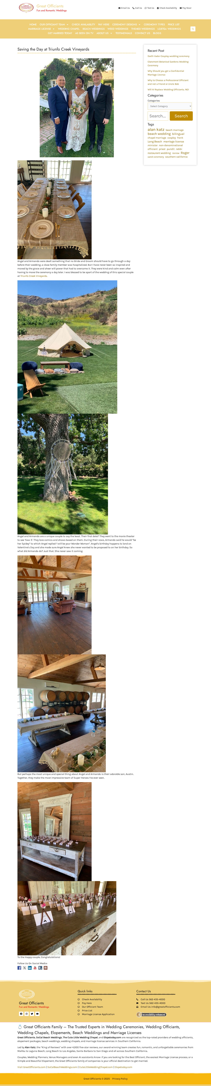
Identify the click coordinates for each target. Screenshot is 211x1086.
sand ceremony (156, 156)
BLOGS (157, 33)
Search (181, 115)
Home (33, 24)
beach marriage (175, 130)
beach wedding (159, 134)
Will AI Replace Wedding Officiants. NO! (168, 89)
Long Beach (155, 141)
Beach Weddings (94, 29)
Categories (154, 100)
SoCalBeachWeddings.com (62, 1067)
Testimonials (124, 33)
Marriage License (39, 29)
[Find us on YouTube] (35, 968)
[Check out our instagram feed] (45, 968)
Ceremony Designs (124, 24)
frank (180, 137)
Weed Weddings (118, 29)
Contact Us (142, 33)
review (175, 153)
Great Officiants (50, 6)
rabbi (179, 149)
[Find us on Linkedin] (30, 968)
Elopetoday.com (123, 1067)
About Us (102, 33)
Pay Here (103, 24)
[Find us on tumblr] (40, 968)
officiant (153, 149)
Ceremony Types (154, 24)
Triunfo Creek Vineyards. (33, 275)
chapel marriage (157, 137)
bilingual (178, 134)
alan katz (156, 129)
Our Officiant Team (52, 24)
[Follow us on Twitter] (24, 968)
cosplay (171, 137)
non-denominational (171, 145)
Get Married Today (60, 33)
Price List (173, 24)
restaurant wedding (159, 153)
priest (162, 149)
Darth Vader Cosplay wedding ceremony (168, 56)
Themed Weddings (142, 29)
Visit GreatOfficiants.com (31, 1067)
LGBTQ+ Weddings (169, 29)
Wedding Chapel (69, 29)
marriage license (173, 141)
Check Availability (83, 24)
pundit (171, 149)
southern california (176, 156)
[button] (192, 28)
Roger (185, 153)
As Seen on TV (84, 33)
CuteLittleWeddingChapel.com (96, 1067)
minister (153, 145)
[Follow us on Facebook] (19, 968)
